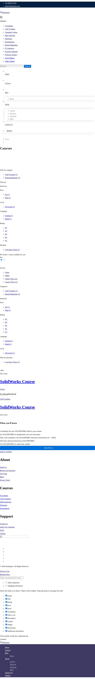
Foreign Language (11, 51)
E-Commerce (9, 48)
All (7, 195)
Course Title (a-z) (11, 279)
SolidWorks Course (17, 381)
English (9, 216)
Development (9, 42)
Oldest (7, 276)
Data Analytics (10, 35)
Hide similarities (13, 583)
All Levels (10, 207)
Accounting (9, 26)
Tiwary (2, 389)
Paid (8, 198)
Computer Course (11, 32)
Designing (8, 39)
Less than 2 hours (12, 250)
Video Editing (10, 61)
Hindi (8, 219)
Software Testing (11, 55)
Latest (7, 272)
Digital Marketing (11, 45)
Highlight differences (15, 586)
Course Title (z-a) (11, 282)
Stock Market (9, 58)
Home (7, 139)
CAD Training (10, 29)
